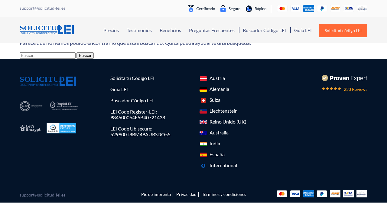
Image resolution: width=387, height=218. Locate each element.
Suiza (215, 100)
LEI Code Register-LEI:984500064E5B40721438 (137, 114)
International (223, 165)
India (215, 143)
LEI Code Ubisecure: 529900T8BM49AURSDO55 (140, 131)
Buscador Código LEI (264, 30)
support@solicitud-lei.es (42, 194)
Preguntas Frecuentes (212, 30)
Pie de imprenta (156, 194)
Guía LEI (303, 30)
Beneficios (170, 30)
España (217, 154)
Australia (219, 132)
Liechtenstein (224, 111)
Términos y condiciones (224, 194)
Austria (217, 78)
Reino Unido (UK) (228, 121)
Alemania (219, 89)
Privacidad (186, 194)
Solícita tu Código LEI (132, 78)
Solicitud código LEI (343, 30)
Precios (111, 30)
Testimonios (139, 30)
